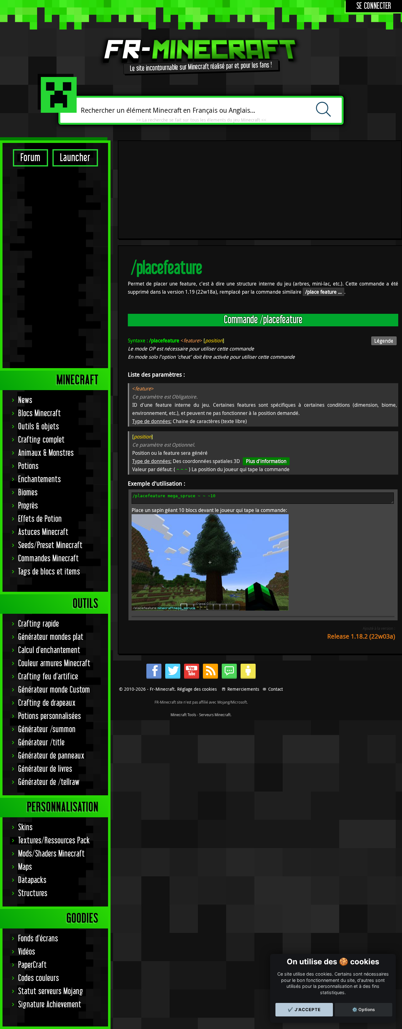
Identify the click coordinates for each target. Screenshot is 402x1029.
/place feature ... (323, 291)
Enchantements (39, 479)
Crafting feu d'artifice (48, 676)
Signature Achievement (49, 1004)
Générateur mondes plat (51, 637)
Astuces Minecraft (43, 532)
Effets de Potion (40, 519)
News (25, 400)
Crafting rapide (38, 624)
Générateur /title (41, 742)
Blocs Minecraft (39, 413)
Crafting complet (41, 439)
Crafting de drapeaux (47, 703)
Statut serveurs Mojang (50, 991)
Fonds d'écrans (38, 938)
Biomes (28, 492)
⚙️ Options (363, 1009)
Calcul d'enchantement (49, 650)
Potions (28, 466)
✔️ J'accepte (304, 1009)
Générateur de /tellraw (48, 782)
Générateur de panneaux (51, 755)
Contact (275, 689)
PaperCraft (32, 965)
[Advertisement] (55, 267)
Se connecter (373, 6)
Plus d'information (266, 461)
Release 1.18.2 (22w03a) (361, 636)
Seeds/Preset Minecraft (50, 545)
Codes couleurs (38, 978)
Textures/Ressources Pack (54, 840)
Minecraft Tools (183, 714)
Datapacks (32, 880)
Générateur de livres (45, 769)
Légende (384, 340)
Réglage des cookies (197, 689)
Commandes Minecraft (48, 558)
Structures (32, 893)
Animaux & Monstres (46, 453)
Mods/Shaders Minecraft (51, 853)
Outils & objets (38, 426)
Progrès (28, 505)
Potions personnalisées (49, 716)
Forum (30, 157)
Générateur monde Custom (54, 689)
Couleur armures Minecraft (54, 663)
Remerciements (243, 689)
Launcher (75, 157)
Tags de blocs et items (49, 571)
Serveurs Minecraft (215, 714)
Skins (25, 827)
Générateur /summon (47, 729)
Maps (25, 867)
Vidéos (26, 951)
